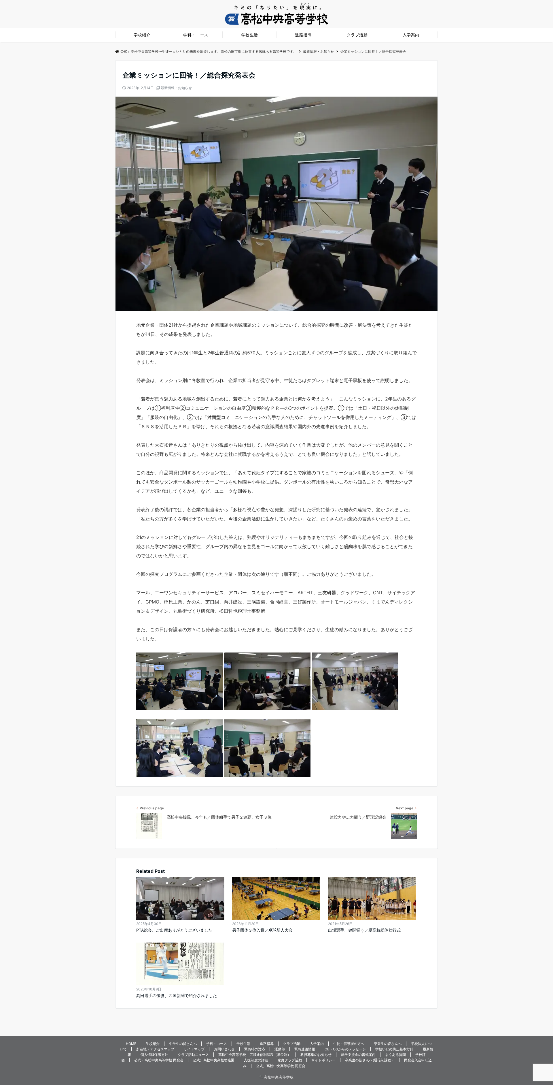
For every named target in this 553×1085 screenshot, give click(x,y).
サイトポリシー (323, 1060)
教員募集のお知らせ (316, 1054)
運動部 (279, 1049)
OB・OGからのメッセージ (345, 1049)
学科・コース (195, 34)
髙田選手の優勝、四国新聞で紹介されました (176, 995)
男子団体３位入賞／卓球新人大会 (262, 930)
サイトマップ (194, 1049)
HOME (131, 1043)
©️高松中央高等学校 (276, 1077)
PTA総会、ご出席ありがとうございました (174, 930)
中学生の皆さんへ (183, 1043)
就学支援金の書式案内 (358, 1054)
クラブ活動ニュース (193, 1054)
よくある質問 (395, 1054)
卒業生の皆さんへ (388, 1043)
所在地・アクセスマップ (155, 1049)
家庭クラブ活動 (290, 1060)
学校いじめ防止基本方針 (394, 1049)
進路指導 (303, 34)
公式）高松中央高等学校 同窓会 (158, 1060)
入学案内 (411, 34)
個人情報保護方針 (154, 1054)
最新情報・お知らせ (176, 88)
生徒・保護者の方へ (348, 1043)
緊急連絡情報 (304, 1049)
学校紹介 (142, 34)
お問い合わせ (224, 1049)
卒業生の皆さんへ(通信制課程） (370, 1060)
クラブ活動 (357, 34)
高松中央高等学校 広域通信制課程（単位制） (254, 1054)
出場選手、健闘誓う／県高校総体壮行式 (364, 930)
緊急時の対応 (254, 1049)
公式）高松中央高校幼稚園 (213, 1060)
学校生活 (249, 34)
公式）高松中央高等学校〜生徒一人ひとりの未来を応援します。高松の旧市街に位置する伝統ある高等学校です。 (208, 51)
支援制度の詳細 (256, 1060)
